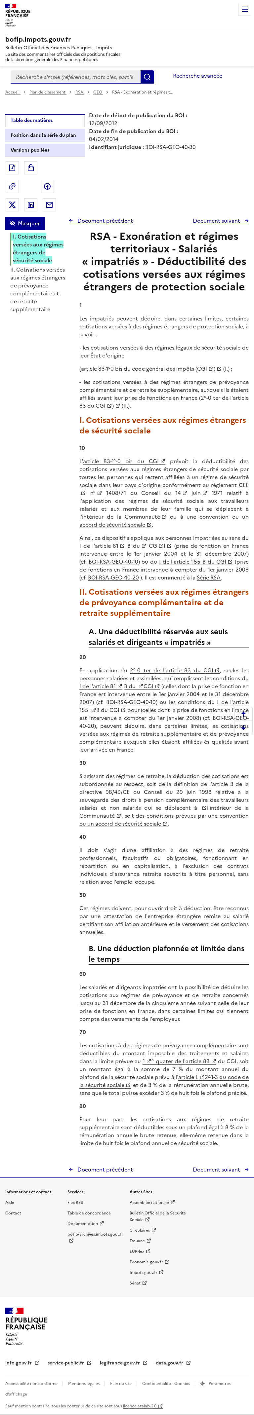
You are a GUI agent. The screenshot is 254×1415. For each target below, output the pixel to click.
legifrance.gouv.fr (120, 1362)
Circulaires (140, 1230)
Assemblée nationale (149, 1203)
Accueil (13, 92)
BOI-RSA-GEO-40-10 (113, 562)
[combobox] (76, 77)
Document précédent (104, 221)
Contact (13, 1213)
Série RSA (209, 577)
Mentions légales (84, 1384)
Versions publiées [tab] (30, 150)
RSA (79, 92)
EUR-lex (137, 1251)
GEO (98, 92)
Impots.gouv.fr (143, 1273)
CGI (148, 686)
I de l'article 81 (98, 546)
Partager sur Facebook (47, 186)
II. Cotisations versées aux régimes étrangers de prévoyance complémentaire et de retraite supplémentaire (37, 289)
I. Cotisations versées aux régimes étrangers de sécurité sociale (38, 248)
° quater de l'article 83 (180, 1061)
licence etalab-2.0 (139, 1406)
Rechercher (147, 77)
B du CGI (107, 710)
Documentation (82, 1224)
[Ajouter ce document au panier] (30, 167)
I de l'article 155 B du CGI (192, 562)
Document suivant (217, 221)
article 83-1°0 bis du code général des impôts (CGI (144, 369)
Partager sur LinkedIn (30, 204)
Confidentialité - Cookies (166, 1384)
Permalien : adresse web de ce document (12, 186)
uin (197, 493)
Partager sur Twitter (12, 204)
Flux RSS (75, 1203)
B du (133, 546)
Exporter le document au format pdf (12, 167)
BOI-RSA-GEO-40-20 (113, 577)
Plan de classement (47, 92)
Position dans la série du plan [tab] (43, 135)
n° (93, 493)
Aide (9, 1203)
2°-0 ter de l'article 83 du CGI (171, 670)
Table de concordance (89, 1213)
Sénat (135, 1283)
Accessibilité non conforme (32, 1384)
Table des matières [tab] (32, 120)
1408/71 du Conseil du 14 (143, 493)
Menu (244, 9)
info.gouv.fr (19, 1362)
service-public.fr (66, 1362)
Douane (137, 1241)
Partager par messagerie (49, 204)
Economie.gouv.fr (146, 1262)
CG (153, 546)
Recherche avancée (197, 76)
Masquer (29, 223)
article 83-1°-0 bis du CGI (121, 461)
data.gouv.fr (170, 1362)
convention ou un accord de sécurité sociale (164, 820)
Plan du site (121, 1384)
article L (188, 1077)
